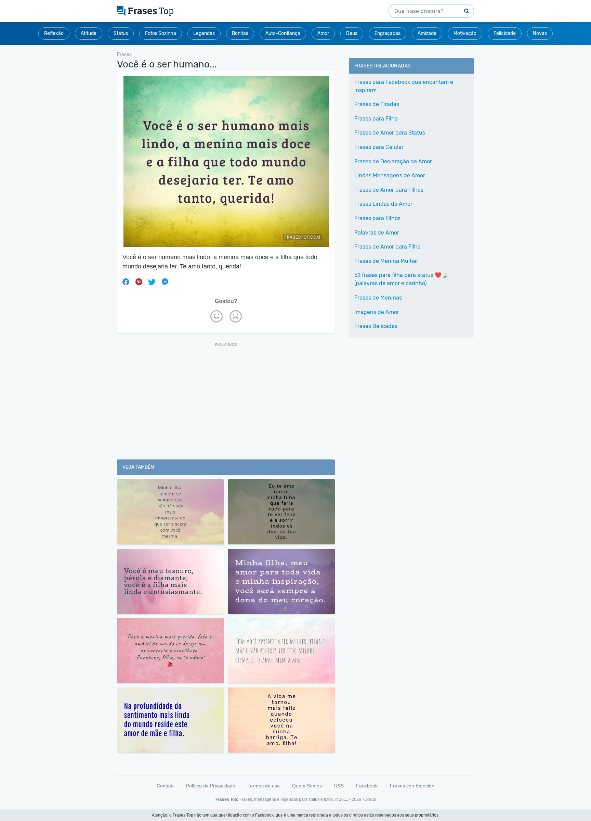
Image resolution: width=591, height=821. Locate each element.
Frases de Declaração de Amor (393, 161)
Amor (323, 33)
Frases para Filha (376, 118)
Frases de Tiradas (376, 104)
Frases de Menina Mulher (386, 261)
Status (121, 33)
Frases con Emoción (412, 785)
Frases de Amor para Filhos (388, 190)
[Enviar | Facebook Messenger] (165, 282)
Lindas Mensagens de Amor (389, 175)
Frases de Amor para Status (389, 132)
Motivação (465, 33)
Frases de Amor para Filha (387, 246)
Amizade (427, 33)
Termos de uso (264, 785)
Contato (165, 785)
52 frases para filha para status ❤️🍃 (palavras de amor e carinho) (401, 279)
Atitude (88, 33)
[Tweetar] (152, 282)
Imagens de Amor (376, 312)
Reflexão (54, 33)
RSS (339, 785)
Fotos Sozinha (160, 33)
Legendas (204, 33)
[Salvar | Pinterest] (139, 282)
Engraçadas (387, 33)
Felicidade (505, 33)
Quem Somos (307, 785)
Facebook (367, 785)
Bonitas (240, 33)
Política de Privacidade (210, 785)
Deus (351, 33)
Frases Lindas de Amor (383, 204)
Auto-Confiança (282, 33)
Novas (540, 33)
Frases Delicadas (375, 326)
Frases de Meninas (378, 297)
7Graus (369, 799)
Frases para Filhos (377, 218)
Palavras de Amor (376, 232)
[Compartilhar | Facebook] (126, 282)
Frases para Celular (379, 147)
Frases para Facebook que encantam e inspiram (403, 86)
